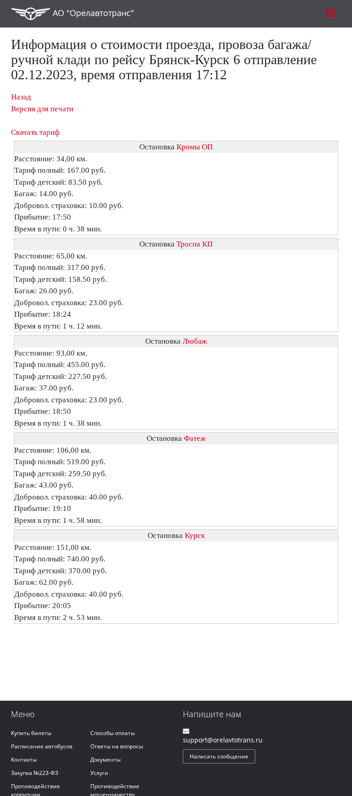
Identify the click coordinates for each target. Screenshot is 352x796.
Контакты (24, 759)
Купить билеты (31, 733)
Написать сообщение (219, 756)
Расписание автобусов (41, 746)
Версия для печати (42, 108)
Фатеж (195, 438)
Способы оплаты (112, 733)
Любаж (194, 341)
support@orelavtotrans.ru (223, 740)
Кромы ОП (194, 147)
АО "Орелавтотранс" (92, 12)
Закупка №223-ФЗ (34, 773)
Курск (195, 535)
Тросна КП (194, 244)
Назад (21, 97)
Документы (105, 759)
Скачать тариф (35, 132)
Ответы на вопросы (116, 746)
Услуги (99, 773)
